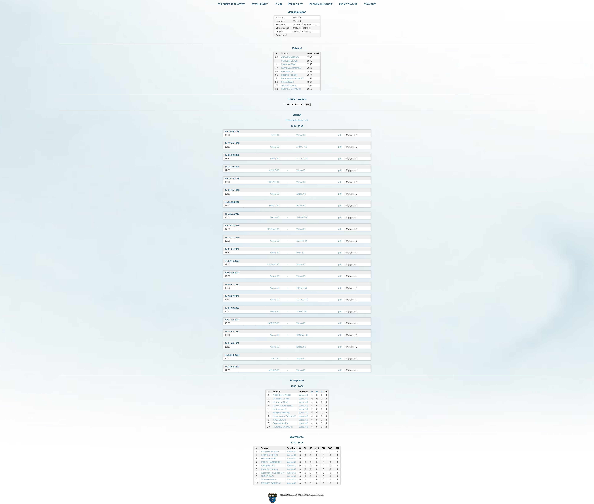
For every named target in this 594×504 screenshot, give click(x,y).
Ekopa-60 (301, 194)
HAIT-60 (275, 135)
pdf (339, 135)
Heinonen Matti (288, 64)
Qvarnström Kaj (288, 85)
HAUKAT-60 (302, 217)
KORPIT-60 (273, 182)
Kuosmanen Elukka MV (292, 78)
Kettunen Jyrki (288, 71)
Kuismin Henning (289, 75)
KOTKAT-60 (302, 158)
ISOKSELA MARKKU (291, 68)
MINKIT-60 (274, 170)
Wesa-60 (300, 135)
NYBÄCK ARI (287, 82)
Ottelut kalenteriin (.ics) (297, 120)
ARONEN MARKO (290, 57)
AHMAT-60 (301, 147)
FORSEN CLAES (289, 61)
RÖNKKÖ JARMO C (291, 89)
